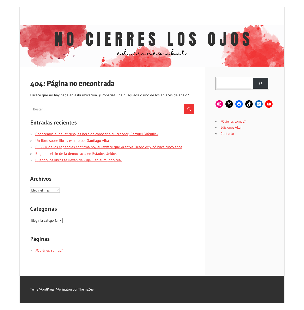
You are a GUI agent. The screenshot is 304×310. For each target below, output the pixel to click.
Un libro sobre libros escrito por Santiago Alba (72, 140)
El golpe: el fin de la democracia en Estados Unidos (76, 153)
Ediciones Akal (231, 127)
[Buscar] (260, 83)
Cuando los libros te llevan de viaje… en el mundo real (78, 160)
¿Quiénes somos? (49, 250)
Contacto (227, 133)
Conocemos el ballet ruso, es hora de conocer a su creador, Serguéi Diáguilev (96, 134)
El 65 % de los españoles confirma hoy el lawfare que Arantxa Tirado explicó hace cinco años (108, 147)
